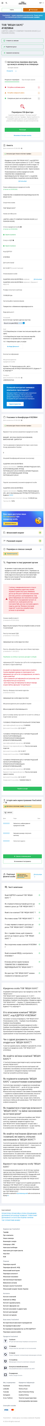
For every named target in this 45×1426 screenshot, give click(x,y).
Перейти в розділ (22, 788)
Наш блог (6, 1253)
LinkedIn (6, 1389)
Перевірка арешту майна (12, 1332)
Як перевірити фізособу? (12, 1326)
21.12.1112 (6, 841)
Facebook (6, 1386)
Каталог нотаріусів (10, 1315)
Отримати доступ (12, 553)
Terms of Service (24, 1386)
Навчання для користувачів (13, 1250)
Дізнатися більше (10, 523)
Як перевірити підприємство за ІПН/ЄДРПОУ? (19, 1329)
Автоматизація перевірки (12, 1280)
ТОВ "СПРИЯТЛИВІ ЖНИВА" (11, 1220)
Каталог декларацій (10, 1312)
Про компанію (8, 1235)
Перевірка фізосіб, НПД (11, 1267)
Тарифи (5, 1232)
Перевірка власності (10, 1273)
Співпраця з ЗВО (9, 1244)
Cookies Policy (24, 1395)
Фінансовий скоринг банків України (15, 1289)
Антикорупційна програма (28, 1401)
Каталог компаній (9, 1296)
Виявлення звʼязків (10, 1283)
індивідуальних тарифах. (31, 17)
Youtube (6, 1392)
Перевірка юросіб (9, 1264)
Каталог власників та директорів (15, 1309)
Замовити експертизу (12, 53)
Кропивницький (22, 1193)
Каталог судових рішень (11, 1303)
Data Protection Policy (26, 1392)
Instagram (6, 1395)
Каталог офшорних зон (11, 1306)
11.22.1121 (6, 833)
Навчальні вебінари (10, 1247)
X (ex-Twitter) (8, 1398)
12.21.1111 (6, 823)
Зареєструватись (15, 404)
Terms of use (23, 1389)
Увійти (12, 10)
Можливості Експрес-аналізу (22, 135)
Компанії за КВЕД (9, 1300)
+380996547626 (8, 380)
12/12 (11, 495)
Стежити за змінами (12, 40)
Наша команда (8, 1238)
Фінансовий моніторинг (11, 1270)
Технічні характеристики (27, 1398)
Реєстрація (34, 10)
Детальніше (38, 279)
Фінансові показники (10, 1277)
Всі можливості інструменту (22, 861)
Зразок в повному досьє (23, 856)
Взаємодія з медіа (9, 1241)
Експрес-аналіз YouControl (12, 1286)
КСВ (4, 1257)
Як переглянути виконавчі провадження (17, 1323)
